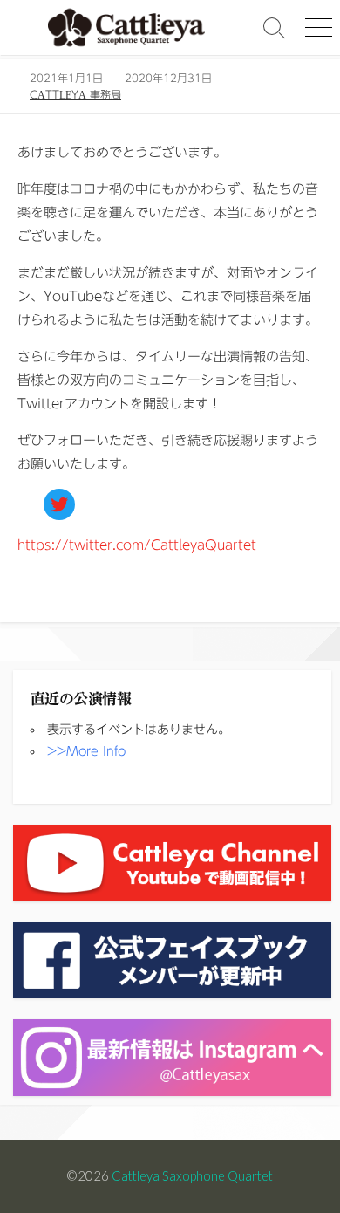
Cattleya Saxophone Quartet (192, 1175)
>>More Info (86, 751)
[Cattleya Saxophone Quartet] (126, 27)
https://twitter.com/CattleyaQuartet (136, 545)
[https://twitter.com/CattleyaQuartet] (59, 504)
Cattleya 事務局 (75, 94)
